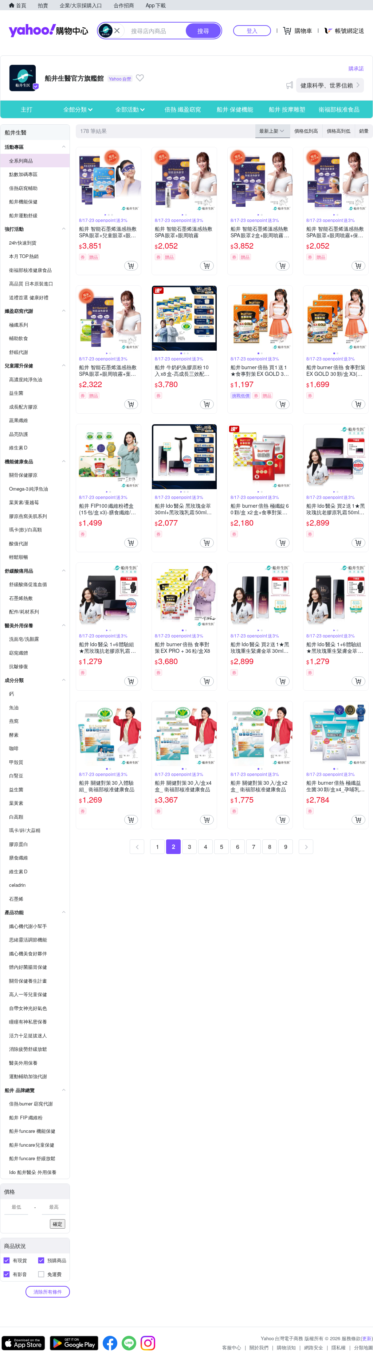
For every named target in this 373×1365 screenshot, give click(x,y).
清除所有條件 (48, 1291)
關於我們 (259, 1347)
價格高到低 (338, 130)
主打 (26, 109)
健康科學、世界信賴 (327, 85)
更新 (367, 1338)
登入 (252, 30)
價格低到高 (306, 130)
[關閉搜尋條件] (117, 30)
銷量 (364, 130)
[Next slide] (136, 180)
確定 (57, 1223)
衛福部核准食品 (339, 109)
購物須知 (286, 1347)
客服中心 (231, 1347)
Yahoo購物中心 (48, 30)
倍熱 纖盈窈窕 (183, 109)
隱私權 (338, 1347)
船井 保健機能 (235, 109)
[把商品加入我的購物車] (131, 265)
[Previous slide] (81, 180)
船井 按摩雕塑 (287, 109)
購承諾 (356, 68)
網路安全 (313, 1347)
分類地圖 (363, 1347)
